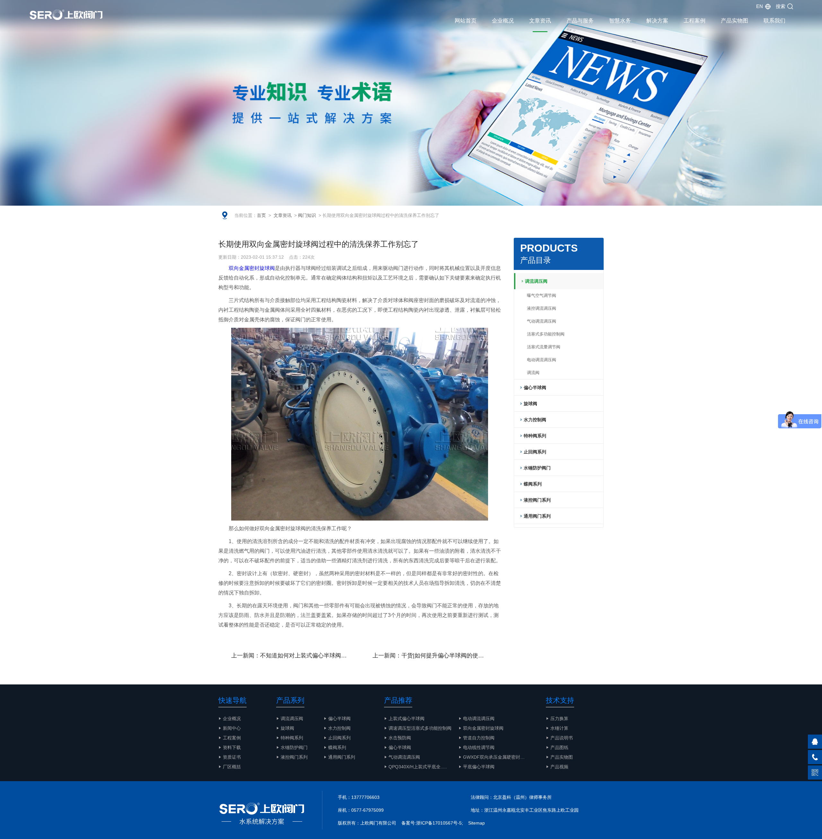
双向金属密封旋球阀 (252, 268)
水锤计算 (559, 728)
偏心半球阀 (339, 718)
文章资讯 (540, 21)
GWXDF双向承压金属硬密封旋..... (497, 757)
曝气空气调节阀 (541, 295)
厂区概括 (232, 766)
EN (759, 6)
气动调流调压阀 (541, 321)
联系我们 (774, 21)
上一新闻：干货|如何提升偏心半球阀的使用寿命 (433, 655)
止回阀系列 (339, 737)
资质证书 (232, 757)
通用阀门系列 (341, 757)
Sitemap (476, 823)
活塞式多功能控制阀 (545, 334)
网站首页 (466, 21)
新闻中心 (232, 728)
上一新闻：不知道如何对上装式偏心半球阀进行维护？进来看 (295, 655)
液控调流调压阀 (541, 308)
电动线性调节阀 (478, 747)
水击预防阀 (400, 737)
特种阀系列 (292, 737)
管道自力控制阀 (478, 737)
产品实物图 (734, 21)
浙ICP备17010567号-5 (439, 823)
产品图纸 (559, 747)
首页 (261, 215)
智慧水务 (620, 21)
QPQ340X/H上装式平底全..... (418, 766)
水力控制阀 (339, 728)
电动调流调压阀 (541, 359)
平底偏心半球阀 (478, 766)
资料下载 (232, 747)
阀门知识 (307, 215)
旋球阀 (287, 728)
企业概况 (503, 21)
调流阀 (533, 372)
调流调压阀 (292, 718)
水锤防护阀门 (294, 747)
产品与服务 (580, 21)
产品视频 (559, 766)
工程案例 (694, 21)
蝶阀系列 (337, 747)
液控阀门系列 (294, 757)
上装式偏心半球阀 (406, 718)
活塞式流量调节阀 (543, 346)
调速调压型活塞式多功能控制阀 (420, 728)
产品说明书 (561, 737)
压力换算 (559, 718)
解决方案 (657, 21)
